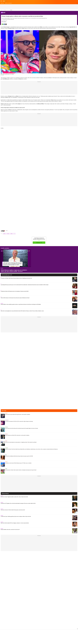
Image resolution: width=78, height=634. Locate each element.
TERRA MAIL (2, 3)
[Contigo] (3, 231)
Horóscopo (6, 420)
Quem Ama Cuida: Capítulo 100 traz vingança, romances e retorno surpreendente (15, 522)
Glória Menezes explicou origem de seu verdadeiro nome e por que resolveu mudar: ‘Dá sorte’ (14, 270)
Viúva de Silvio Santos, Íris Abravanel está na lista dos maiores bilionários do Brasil (15, 297)
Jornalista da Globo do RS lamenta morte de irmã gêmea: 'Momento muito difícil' (15, 291)
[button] (1, 1)
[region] (39, 632)
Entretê (11, 233)
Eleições (6, 413)
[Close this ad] (77, 628)
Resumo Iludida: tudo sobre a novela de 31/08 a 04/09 (10, 529)
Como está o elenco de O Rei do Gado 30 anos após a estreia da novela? (13, 509)
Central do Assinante (8, 3)
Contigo (8, 233)
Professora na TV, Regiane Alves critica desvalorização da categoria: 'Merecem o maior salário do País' (18, 503)
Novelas (4, 233)
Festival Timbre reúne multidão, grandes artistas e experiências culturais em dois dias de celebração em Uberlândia (21, 304)
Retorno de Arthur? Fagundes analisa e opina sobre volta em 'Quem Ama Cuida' (14, 496)
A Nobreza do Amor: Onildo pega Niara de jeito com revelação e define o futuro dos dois (16, 516)
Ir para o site (4, 1)
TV (14, 233)
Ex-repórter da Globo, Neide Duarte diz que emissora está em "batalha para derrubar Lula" (16, 278)
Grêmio (6, 468)
